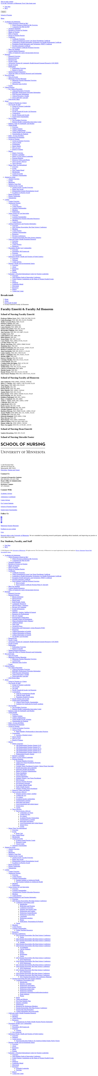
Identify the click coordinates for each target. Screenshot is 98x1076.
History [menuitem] (10, 151)
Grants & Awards (17, 838)
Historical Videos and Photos (21, 790)
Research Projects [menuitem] (13, 58)
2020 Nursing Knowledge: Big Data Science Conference (33, 944)
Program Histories (17, 759)
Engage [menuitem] (14, 272)
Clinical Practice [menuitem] (9, 87)
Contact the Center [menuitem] (18, 291)
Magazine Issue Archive (19, 662)
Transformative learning (23, 800)
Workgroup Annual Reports (28, 913)
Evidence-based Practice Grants (25, 840)
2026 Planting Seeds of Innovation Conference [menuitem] (26, 277)
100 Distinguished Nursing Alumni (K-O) (28, 749)
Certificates (11, 571)
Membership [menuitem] (16, 172)
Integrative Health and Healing (25, 769)
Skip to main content (7, 1)
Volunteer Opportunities (19, 845)
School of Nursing (6, 15)
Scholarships (16, 733)
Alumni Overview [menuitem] (13, 179)
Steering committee (25, 984)
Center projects (16, 1039)
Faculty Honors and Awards (20, 699)
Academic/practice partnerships (25, 799)
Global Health (12, 712)
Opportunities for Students (20, 721)
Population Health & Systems (25, 697)
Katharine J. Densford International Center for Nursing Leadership (28, 1053)
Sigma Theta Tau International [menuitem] (17, 165)
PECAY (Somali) (17, 616)
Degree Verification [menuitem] (14, 196)
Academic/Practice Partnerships (29, 818)
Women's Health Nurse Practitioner (26, 788)
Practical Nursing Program (24, 781)
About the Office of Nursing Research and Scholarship (25, 652)
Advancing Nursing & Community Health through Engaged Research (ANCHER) (33, 642)
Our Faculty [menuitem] (16, 108)
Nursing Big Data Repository (25, 1009)
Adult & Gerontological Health (25, 693)
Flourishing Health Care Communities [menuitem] (19, 248)
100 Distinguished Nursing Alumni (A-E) (28, 745)
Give (2, 532)
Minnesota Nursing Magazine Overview (24, 659)
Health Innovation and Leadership (26, 768)
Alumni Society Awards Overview (22, 857)
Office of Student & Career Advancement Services (23, 590)
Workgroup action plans (27, 989)
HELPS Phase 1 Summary (20, 605)
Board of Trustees (17, 740)
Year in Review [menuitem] (17, 163)
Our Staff (15, 688)
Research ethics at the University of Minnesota (15, 535)
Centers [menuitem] (7, 199)
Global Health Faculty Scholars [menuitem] (21, 132)
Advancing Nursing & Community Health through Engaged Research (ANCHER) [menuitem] (33, 63)
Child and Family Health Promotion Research (22, 1013)
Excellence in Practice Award (21, 863)
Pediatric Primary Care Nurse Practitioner (28, 778)
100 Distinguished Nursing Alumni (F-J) (28, 747)
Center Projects (16, 876)
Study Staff (15, 624)
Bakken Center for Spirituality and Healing (21, 711)
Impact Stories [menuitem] (16, 146)
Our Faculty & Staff (11, 303)
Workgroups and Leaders (27, 911)
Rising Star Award (17, 859)
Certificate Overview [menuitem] (18, 39)
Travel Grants (20, 844)
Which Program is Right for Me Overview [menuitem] (25, 25)
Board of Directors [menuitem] (14, 194)
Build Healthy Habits (18, 602)
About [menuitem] (6, 101)
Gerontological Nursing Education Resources (26, 892)
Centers (7, 870)
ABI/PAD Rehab (17, 623)
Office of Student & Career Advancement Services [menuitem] (23, 53)
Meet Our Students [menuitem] (14, 49)
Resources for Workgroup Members (27, 1006)
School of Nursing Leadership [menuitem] (21, 106)
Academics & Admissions (12, 555)
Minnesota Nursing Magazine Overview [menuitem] (24, 80)
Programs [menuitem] (15, 253)
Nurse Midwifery (21, 775)
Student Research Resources (17, 650)
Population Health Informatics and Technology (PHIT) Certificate (32, 578)
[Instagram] (49, 521)
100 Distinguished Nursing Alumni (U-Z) (28, 752)
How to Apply (20, 583)
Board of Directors (14, 864)
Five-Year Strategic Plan (23, 1001)
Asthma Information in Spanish (21, 635)
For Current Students (7, 503)
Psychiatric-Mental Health (24, 785)
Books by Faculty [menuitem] (17, 70)
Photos (22, 920)
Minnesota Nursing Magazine (10, 525)
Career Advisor (5, 500)
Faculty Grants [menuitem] (12, 61)
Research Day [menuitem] (12, 59)
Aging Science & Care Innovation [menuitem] (18, 213)
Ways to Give (16, 738)
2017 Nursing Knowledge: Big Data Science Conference (33, 965)
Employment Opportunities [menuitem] (20, 116)
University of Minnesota (19, 550)
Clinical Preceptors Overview (21, 669)
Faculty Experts (13, 643)
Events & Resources (18, 609)
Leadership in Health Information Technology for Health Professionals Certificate (36, 576)
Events (10, 664)
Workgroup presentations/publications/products (34, 992)
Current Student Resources (16, 588)
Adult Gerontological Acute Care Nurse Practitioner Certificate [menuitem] (31, 40)
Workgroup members (26, 918)
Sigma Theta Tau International (17, 828)
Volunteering (12, 868)
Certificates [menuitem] (11, 37)
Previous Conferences (18, 933)
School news (20, 806)
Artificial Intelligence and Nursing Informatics (22, 897)
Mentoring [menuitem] (11, 182)
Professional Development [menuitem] (16, 137)
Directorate (15, 1065)
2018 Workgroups (25, 963)
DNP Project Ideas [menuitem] (14, 99)
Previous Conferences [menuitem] (18, 236)
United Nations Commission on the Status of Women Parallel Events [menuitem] (33, 279)
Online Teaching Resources (24, 930)
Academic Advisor (6, 493)
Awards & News (17, 626)
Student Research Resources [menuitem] (17, 72)
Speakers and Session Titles (28, 909)
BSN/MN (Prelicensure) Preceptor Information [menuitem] (26, 92)
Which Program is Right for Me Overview (25, 559)
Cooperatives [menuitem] (16, 113)
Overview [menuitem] (15, 127)
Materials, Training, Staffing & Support (24, 612)
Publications (12, 645)
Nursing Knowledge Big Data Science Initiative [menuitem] (26, 237)
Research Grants (21, 842)
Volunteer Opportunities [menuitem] (19, 175)
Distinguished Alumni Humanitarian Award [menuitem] (25, 191)
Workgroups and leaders (27, 985)
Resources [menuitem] (15, 234)
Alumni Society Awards (15, 856)
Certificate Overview (18, 572)
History (10, 742)
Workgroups (20, 1004)
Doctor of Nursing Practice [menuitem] (16, 35)
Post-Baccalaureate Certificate (21, 579)
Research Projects (13, 595)
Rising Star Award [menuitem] (17, 189)
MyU (6, 8)
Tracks (18, 923)
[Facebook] (49, 517)
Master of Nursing (13, 566)
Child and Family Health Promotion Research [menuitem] (22, 239)
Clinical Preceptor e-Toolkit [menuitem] (20, 96)
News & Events (9, 654)
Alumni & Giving (10, 847)
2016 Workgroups (25, 968)
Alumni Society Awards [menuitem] (15, 186)
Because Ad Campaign (19, 607)
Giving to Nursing (13, 726)
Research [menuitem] (7, 54)
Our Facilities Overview (19, 707)
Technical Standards (14, 562)
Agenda (22, 942)
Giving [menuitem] (10, 180)
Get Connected (16, 1032)
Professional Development (16, 724)
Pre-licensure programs (23, 783)
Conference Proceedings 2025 (25, 980)
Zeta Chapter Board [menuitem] (18, 170)
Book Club (19, 833)
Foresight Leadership (22, 1068)
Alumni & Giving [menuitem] (10, 177)
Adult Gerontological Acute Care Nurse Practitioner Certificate (31, 574)
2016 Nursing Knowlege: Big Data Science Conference (33, 966)
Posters (22, 952)
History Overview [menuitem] (17, 153)
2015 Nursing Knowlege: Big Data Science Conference (33, 970)
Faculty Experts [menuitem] (13, 65)
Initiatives (15, 1061)
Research (7, 591)
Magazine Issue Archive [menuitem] (19, 84)
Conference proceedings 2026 (25, 902)
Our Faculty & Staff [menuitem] (14, 104)
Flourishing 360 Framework (20, 1027)
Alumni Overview (13, 849)
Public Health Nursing (23, 787)
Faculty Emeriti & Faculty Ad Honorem (24, 690)
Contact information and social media (27, 1011)
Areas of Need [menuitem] (16, 142)
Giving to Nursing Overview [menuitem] (21, 141)
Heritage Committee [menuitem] (18, 154)
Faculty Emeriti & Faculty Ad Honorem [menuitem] (24, 111)
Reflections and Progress (27, 906)
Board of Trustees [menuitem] (17, 149)
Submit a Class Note (14, 854)
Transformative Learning (27, 819)
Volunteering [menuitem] (12, 198)
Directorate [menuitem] (15, 286)
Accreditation (24, 947)
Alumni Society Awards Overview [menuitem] (22, 187)
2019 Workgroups (25, 959)
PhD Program (20, 780)
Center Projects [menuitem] (16, 206)
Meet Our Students (14, 586)
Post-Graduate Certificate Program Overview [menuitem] (25, 47)
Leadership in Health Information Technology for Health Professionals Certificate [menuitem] (36, 42)
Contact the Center (18, 1073)
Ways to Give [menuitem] (16, 148)
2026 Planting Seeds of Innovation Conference (26, 1056)
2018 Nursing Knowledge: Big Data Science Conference (33, 961)
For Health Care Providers (20, 636)
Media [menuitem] (14, 270)
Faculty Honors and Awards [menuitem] (20, 115)
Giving (18, 807)
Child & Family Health (23, 695)
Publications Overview (19, 647)
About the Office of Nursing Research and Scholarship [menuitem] (25, 73)
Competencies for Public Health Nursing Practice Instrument (34, 1022)
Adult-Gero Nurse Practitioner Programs (28, 762)
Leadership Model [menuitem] (17, 284)
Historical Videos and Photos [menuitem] (21, 160)
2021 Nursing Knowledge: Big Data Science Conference (33, 940)
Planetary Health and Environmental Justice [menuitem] (21, 263)
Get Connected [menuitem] (16, 255)
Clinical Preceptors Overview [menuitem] (21, 91)
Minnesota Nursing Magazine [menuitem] (17, 78)
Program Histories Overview (24, 761)
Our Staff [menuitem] (15, 110)
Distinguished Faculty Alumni (25, 754)
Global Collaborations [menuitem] (19, 130)
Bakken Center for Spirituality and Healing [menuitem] (21, 123)
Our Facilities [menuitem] (12, 118)
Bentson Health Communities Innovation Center (26, 709)
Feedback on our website (8, 529)
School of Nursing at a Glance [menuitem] (17, 103)
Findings (15, 610)
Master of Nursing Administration (26, 771)
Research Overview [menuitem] (14, 56)
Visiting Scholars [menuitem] (17, 129)
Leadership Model (17, 1063)
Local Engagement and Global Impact (31, 823)
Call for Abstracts (25, 949)
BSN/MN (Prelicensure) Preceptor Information (26, 671)
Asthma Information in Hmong (21, 633)
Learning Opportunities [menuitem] (19, 208)
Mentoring (11, 852)
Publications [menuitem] (12, 66)
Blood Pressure (16, 598)
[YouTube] (49, 519)
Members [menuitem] (15, 210)
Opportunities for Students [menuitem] (20, 134)
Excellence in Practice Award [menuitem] (21, 192)
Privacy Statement (80, 550)
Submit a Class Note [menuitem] (14, 184)
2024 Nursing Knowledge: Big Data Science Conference (33, 946)
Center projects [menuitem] (16, 262)
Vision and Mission (22, 999)
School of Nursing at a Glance (17, 681)
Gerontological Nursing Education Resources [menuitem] (26, 218)
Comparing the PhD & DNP (20, 560)
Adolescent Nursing (14, 873)
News (14, 1060)
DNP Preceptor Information (20, 673)
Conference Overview (26, 908)
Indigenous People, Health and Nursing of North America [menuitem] (25, 256)
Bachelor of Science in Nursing (17, 564)
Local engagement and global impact (27, 804)
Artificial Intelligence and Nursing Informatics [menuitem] (22, 224)
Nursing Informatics (22, 776)
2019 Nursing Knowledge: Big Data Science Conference (33, 958)
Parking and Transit (14, 470)
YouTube (19, 1070)
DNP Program (20, 764)
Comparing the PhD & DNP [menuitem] (20, 27)
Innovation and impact (23, 802)
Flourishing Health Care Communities (19, 1023)
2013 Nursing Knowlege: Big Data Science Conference (33, 975)
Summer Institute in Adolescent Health (27, 880)
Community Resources (19, 604)
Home (6, 299)
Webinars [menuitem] (15, 260)
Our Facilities (12, 705)
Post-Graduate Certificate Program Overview (25, 581)
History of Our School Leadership (22, 757)
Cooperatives (16, 692)
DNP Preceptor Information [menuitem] (20, 94)
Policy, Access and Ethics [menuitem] (16, 135)
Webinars (15, 1037)
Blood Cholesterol (17, 597)
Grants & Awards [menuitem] (17, 173)
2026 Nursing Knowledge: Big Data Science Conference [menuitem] (29, 227)
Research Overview (14, 593)
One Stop (7, 6)
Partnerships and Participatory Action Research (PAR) (28, 628)
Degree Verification (14, 866)
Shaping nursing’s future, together (26, 794)
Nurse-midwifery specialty (20, 676)
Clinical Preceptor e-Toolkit (20, 674)
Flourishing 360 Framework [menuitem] (20, 251)
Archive (18, 1030)
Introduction (23, 904)
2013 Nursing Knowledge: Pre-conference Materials (35, 977)
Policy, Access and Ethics (16, 723)
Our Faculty (16, 686)
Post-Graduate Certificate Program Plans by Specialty (32, 585)
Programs (15, 1028)
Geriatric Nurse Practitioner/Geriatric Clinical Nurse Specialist (34, 766)
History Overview (17, 743)
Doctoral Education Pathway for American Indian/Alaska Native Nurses (38, 1041)
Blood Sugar (16, 600)
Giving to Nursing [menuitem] (13, 139)
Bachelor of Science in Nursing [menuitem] (17, 30)
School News (24, 825)
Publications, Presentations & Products (31, 921)
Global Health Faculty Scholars (21, 719)
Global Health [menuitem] (12, 125)
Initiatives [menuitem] (15, 282)
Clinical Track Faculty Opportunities (27, 702)
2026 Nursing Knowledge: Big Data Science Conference (29, 901)
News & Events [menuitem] (9, 75)
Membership (16, 837)
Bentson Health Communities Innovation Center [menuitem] (26, 122)
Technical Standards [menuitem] (14, 28)
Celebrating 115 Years (26, 813)
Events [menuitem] (10, 85)
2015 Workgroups (25, 971)
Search (3, 11)
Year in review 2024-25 (19, 792)
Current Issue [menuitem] (16, 82)
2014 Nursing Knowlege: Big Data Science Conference (33, 973)
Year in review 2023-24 (23, 811)
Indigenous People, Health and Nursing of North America (25, 1034)
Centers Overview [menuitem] (13, 201)
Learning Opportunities (19, 878)
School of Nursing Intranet (9, 506)
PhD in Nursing (13, 567)
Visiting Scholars (17, 716)
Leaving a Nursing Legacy (24, 735)
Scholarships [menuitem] (16, 144)
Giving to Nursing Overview (21, 728)
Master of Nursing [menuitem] (13, 32)
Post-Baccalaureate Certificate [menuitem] (21, 46)
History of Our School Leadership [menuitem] (22, 156)
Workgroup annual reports (28, 987)
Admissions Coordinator (8, 497)
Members (15, 883)
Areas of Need (16, 730)
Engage (14, 1051)
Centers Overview (13, 871)
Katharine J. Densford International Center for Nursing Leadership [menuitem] (28, 274)
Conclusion (23, 916)
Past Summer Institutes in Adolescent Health (29, 882)
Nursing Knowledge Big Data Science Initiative (26, 978)
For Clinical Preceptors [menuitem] (15, 89)
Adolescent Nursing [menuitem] (14, 203)
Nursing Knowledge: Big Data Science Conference (31, 1008)
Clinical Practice (9, 666)
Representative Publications (20, 617)
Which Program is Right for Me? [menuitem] (18, 23)
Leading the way (21, 795)
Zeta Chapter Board (18, 835)
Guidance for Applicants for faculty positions (29, 704)
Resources (15, 629)
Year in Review (17, 809)
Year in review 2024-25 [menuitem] (19, 161)
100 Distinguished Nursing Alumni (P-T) (28, 750)
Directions (4, 470)
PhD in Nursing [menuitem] (13, 34)
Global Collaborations (19, 718)
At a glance (19, 797)
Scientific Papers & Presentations (22, 619)
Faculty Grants (12, 640)
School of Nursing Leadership (21, 685)
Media (14, 1049)
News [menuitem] (14, 281)
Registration (23, 954)
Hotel (21, 951)
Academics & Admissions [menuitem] (12, 21)
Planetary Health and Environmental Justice (21, 1042)
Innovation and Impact (26, 821)
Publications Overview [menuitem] (19, 68)
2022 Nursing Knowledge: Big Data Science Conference (33, 939)
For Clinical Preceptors (15, 667)
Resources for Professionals (20, 614)
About (6, 301)
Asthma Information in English (21, 631)
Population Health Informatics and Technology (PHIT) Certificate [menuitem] (32, 44)
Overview (15, 714)
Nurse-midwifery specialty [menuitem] (20, 97)
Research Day (12, 638)
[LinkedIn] (49, 522)
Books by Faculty (17, 648)
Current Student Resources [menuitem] (16, 51)
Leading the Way (25, 814)
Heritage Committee (18, 756)
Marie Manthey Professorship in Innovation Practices (32, 731)
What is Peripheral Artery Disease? (22, 621)
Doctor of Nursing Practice (16, 569)
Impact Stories (16, 737)
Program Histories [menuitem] (17, 158)
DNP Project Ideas (14, 678)
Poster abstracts (24, 994)
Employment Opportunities (9, 510)
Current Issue (16, 661)
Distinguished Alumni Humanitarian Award (25, 861)
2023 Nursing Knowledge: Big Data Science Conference (33, 935)
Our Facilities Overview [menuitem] (19, 120)
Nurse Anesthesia (21, 773)
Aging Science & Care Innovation (18, 887)
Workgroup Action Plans (27, 914)
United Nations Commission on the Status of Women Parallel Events (33, 1058)
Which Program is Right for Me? (18, 557)
